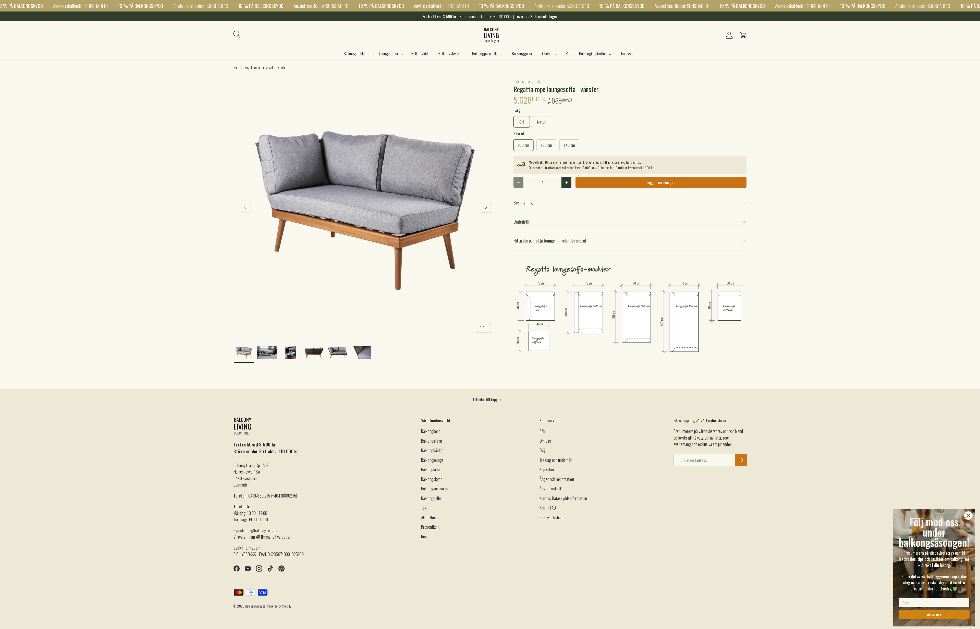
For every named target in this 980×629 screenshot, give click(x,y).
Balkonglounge (432, 460)
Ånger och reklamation (557, 479)
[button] (743, 35)
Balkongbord (430, 431)
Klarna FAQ (548, 507)
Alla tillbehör (430, 517)
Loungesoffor (388, 53)
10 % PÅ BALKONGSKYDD (140, 5)
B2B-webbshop (551, 517)
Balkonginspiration (593, 53)
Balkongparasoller (485, 53)
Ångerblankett (550, 488)
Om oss (625, 53)
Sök (542, 431)
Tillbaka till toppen (487, 399)
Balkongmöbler (355, 53)
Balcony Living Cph (526, 81)
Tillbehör (546, 53)
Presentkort (430, 527)
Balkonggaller (522, 53)
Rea (568, 53)
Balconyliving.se (255, 606)
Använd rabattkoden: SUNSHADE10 (80, 5)
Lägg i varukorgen (661, 182)
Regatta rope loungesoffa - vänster (265, 67)
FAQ (542, 450)
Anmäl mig (934, 614)
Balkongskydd (448, 53)
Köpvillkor (547, 469)
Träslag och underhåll (556, 460)
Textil (425, 507)
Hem (236, 67)
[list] (365, 207)
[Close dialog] (968, 515)
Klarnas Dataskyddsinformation (563, 498)
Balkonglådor (421, 53)
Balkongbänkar (432, 450)
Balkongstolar (431, 441)
